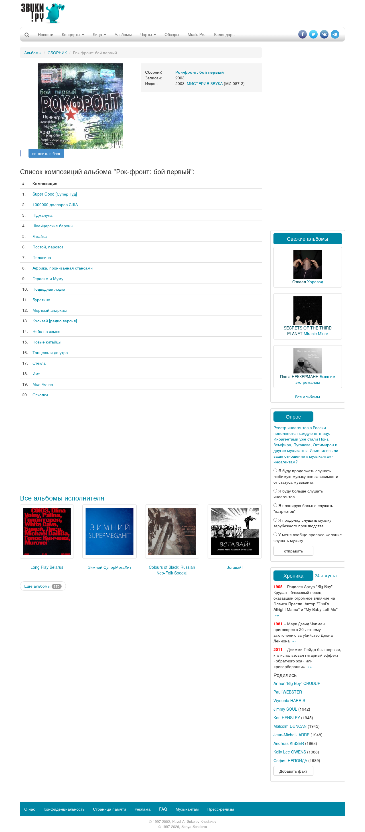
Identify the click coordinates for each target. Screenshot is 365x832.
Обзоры (172, 34)
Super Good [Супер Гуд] (55, 194)
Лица (98, 34)
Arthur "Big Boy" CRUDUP (296, 683)
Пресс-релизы (220, 809)
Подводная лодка (49, 289)
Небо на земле (46, 331)
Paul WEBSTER (287, 692)
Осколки (40, 394)
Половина (42, 257)
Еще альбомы (42, 586)
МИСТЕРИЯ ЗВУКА (205, 83)
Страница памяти (109, 809)
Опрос (293, 416)
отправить (293, 551)
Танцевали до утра (50, 352)
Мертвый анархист (50, 310)
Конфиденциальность (64, 809)
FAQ (163, 809)
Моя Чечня (43, 384)
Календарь (224, 34)
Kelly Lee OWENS (289, 752)
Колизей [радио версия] (55, 320)
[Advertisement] (182, 13)
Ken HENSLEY (286, 717)
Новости (45, 34)
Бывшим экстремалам (315, 379)
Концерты (71, 34)
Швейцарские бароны (53, 225)
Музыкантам (187, 809)
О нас (29, 809)
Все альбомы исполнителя (62, 498)
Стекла (39, 363)
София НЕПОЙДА (290, 760)
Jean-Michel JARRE (291, 734)
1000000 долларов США (55, 204)
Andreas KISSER (288, 743)
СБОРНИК (57, 52)
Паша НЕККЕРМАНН (299, 376)
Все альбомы (307, 396)
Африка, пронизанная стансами (63, 268)
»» (277, 615)
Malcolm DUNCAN (290, 726)
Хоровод (315, 281)
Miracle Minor (316, 333)
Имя (36, 373)
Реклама (143, 809)
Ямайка (40, 236)
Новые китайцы (47, 342)
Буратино (41, 299)
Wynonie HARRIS (289, 700)
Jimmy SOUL (285, 709)
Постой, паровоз (48, 247)
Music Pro (197, 34)
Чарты (146, 34)
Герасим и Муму (48, 278)
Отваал (299, 281)
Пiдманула (42, 215)
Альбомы (123, 34)
